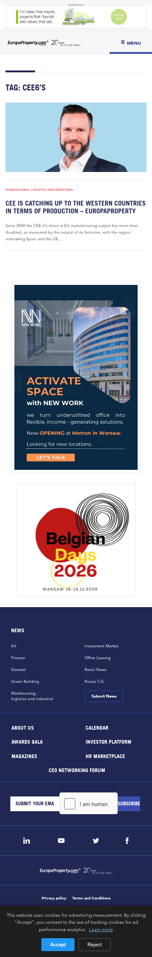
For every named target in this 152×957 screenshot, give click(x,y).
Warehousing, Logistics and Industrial (39, 190)
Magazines (24, 756)
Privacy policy (54, 898)
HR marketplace (105, 756)
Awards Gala (27, 742)
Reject (94, 944)
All (13, 645)
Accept (58, 944)
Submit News (103, 696)
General (18, 669)
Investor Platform (108, 742)
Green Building (25, 681)
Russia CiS (94, 681)
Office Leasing (97, 657)
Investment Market (101, 645)
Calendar (97, 727)
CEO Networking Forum (76, 770)
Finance (18, 657)
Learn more (101, 929)
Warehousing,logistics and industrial (32, 696)
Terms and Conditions (91, 898)
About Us (22, 727)
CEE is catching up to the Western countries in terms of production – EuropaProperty (76, 207)
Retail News (95, 669)
